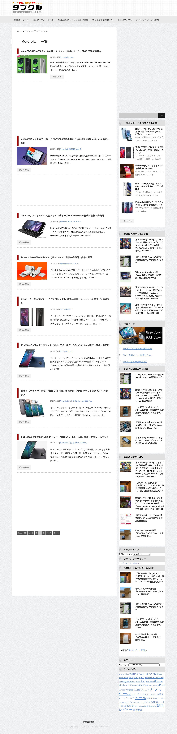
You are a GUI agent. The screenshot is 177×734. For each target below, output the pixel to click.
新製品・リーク (21, 20)
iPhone (158, 681)
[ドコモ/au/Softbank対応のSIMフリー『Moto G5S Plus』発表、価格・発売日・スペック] (32, 460)
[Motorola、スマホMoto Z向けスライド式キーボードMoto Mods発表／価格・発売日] (32, 239)
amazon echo (123, 674)
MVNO (142, 685)
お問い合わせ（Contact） (148, 20)
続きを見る (57, 77)
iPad (142, 681)
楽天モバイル (139, 706)
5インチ (70, 351)
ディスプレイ (152, 698)
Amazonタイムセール (138, 674)
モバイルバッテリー (135, 702)
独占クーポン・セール (43, 20)
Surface (122, 690)
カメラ (75, 263)
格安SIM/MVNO (124, 20)
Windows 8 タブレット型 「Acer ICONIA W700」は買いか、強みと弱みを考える (148, 275)
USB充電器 (129, 690)
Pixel (162, 685)
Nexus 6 (156, 685)
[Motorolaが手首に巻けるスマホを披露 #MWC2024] (127, 177)
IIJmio (77, 401)
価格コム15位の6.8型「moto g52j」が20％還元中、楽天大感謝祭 (149, 186)
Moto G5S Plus (86, 401)
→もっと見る (127, 221)
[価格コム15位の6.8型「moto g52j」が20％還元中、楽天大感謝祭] (127, 195)
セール (140, 698)
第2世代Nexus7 (150, 706)
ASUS (131, 678)
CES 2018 (71, 149)
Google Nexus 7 (128, 681)
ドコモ (160, 698)
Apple (160, 674)
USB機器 (137, 690)
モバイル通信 (151, 702)
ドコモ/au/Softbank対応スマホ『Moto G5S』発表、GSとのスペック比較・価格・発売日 (65, 345)
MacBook (135, 685)
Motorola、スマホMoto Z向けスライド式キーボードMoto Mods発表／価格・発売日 (62, 215)
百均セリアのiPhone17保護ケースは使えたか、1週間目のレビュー (149, 260)
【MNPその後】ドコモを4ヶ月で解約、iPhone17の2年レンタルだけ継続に (149, 518)
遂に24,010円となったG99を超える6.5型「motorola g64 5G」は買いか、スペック (149, 131)
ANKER (153, 673)
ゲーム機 (157, 694)
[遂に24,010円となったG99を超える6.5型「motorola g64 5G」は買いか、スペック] (127, 140)
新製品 (130, 705)
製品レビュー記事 (136, 650)
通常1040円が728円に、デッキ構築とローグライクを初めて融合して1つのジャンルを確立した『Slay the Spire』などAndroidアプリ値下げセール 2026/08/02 (149, 503)
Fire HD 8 (153, 678)
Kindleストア (125, 685)
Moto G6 (70, 57)
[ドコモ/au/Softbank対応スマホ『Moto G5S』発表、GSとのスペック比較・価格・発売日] (32, 369)
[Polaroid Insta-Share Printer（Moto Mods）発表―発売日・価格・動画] (32, 281)
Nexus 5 (149, 685)
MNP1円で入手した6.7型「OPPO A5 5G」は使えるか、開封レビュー (148, 637)
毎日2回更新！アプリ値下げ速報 (73, 20)
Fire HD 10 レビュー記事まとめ (137, 348)
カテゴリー (123, 665)
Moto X (69, 309)
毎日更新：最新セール (102, 20)
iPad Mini (150, 681)
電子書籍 (137, 710)
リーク (161, 702)
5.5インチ (71, 401)
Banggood (139, 677)
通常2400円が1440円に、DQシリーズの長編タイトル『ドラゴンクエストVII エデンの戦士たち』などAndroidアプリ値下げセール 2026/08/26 (149, 245)
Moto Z (78, 149)
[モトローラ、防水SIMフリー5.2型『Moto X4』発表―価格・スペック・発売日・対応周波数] (32, 327)
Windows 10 (145, 690)
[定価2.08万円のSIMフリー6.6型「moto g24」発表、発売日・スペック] (127, 158)
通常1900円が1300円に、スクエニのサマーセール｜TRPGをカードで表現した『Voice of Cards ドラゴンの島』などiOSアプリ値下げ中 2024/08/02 (149, 293)
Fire (147, 677)
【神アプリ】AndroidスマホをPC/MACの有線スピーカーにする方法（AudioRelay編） (148, 440)
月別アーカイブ (125, 554)
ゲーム (150, 694)
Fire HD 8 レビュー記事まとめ (137, 355)
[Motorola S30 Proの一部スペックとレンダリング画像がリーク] (127, 213)
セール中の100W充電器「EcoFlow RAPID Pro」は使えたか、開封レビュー (149, 533)
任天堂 (121, 706)
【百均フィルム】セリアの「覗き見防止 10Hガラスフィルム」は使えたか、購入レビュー (149, 425)
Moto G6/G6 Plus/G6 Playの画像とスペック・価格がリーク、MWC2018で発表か (61, 51)
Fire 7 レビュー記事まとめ (135, 361)
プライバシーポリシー (131, 563)
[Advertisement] (40, 107)
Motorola (63, 57)
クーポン (142, 694)
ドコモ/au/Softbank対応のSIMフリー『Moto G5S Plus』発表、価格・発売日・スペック (65, 437)
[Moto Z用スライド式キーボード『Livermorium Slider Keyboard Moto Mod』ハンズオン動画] (32, 167)
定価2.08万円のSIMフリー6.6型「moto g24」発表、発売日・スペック (149, 150)
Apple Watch (123, 678)
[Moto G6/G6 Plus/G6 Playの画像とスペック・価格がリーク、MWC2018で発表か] (32, 75)
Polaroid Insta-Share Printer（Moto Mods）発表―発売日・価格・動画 (56, 257)
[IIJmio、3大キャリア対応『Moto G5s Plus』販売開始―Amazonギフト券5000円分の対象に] (32, 419)
